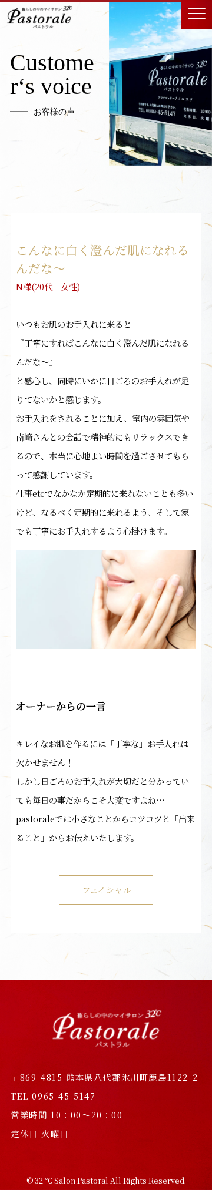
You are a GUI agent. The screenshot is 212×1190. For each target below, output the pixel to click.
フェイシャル (106, 889)
